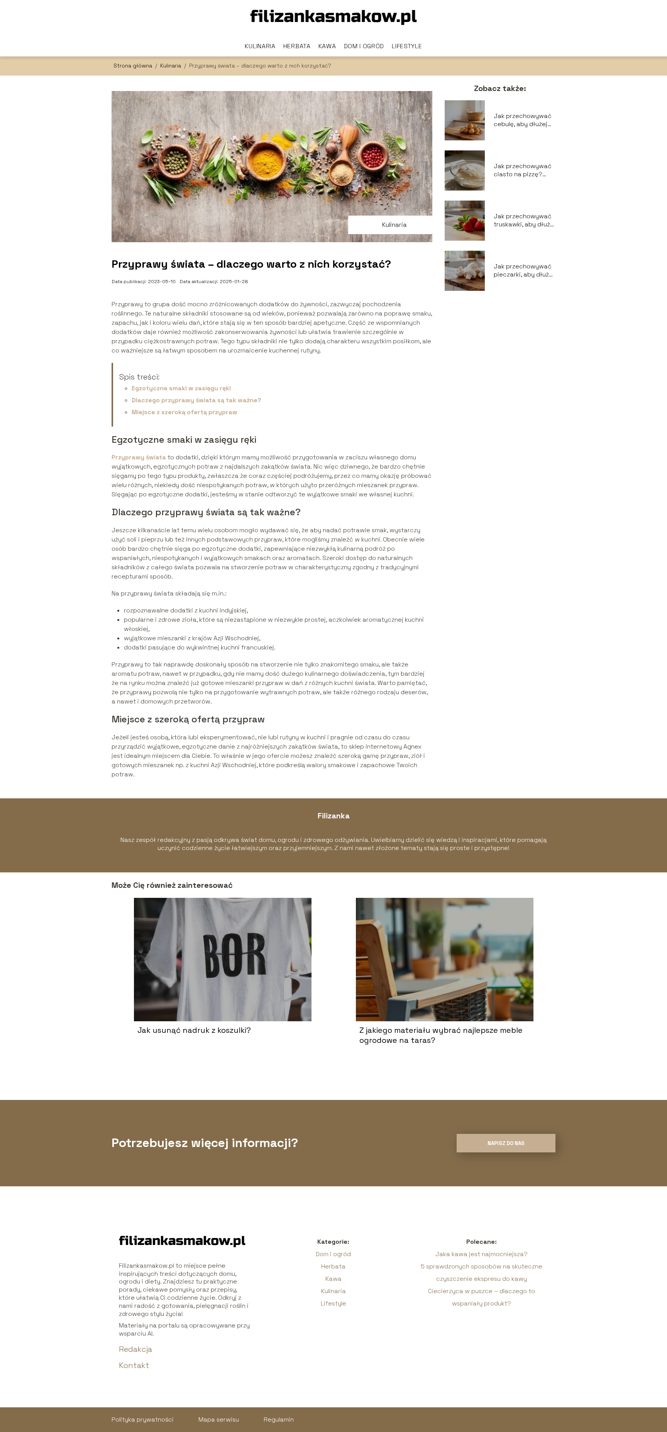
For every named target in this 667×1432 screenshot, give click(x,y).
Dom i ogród (364, 46)
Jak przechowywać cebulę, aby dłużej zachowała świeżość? (523, 120)
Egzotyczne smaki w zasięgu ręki (181, 388)
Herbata (297, 46)
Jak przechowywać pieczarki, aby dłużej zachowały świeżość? (524, 271)
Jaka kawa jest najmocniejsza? (481, 1254)
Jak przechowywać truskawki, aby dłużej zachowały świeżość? (524, 221)
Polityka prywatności (143, 1419)
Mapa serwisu (218, 1419)
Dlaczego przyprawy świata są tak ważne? (196, 400)
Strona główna (133, 65)
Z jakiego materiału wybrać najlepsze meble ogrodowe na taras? (441, 1035)
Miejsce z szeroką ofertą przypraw (184, 412)
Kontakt (134, 1365)
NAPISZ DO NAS (506, 1143)
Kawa (327, 46)
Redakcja (135, 1349)
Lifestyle (407, 46)
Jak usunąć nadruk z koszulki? (194, 1030)
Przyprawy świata (139, 457)
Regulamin (279, 1419)
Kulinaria (260, 46)
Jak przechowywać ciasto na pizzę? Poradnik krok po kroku (523, 170)
